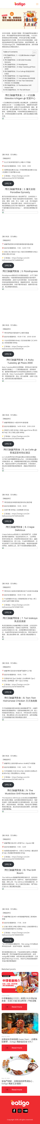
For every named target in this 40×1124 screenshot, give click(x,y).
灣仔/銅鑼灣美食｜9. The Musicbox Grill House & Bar (18, 86)
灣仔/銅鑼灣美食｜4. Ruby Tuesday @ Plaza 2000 (20, 68)
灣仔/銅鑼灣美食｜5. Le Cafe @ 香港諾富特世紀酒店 (20, 72)
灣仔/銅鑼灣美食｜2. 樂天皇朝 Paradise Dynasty (18, 61)
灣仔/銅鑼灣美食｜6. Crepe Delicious (17, 76)
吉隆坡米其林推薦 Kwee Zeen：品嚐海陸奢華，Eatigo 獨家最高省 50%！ (19, 1040)
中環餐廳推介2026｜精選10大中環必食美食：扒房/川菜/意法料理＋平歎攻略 (19, 999)
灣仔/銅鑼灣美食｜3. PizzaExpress (16, 65)
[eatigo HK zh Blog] (20, 4)
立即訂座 (8, 183)
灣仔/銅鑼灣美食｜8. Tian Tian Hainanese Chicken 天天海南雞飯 (19, 82)
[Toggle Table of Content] (33, 52)
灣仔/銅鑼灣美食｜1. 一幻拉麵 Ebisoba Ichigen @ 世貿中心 (19, 56)
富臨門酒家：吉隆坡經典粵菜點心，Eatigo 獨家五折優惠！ (18, 1082)
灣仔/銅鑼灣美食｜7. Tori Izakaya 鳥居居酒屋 (20, 78)
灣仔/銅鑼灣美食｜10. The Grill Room (17, 90)
